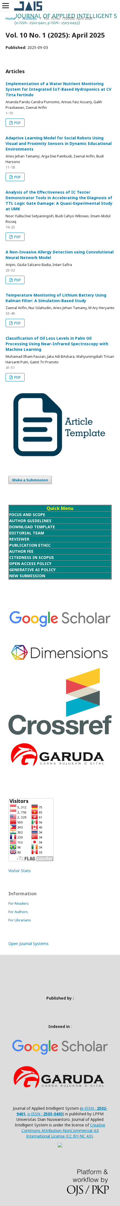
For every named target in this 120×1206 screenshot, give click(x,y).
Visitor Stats (19, 870)
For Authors (18, 911)
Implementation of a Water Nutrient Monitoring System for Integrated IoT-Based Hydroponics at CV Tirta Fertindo (58, 89)
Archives (29, 18)
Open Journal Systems (28, 943)
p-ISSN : (35, 1113)
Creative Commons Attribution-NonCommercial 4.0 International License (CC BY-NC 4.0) (63, 1130)
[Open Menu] (5, 5)
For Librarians (19, 920)
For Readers (18, 903)
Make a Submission (30, 479)
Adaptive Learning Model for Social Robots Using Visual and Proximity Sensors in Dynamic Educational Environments (59, 143)
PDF (17, 122)
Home (11, 18)
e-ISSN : (89, 1108)
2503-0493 (53, 1113)
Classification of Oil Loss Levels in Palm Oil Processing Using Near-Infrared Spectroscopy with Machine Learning (57, 344)
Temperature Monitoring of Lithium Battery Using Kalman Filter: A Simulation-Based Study (56, 297)
